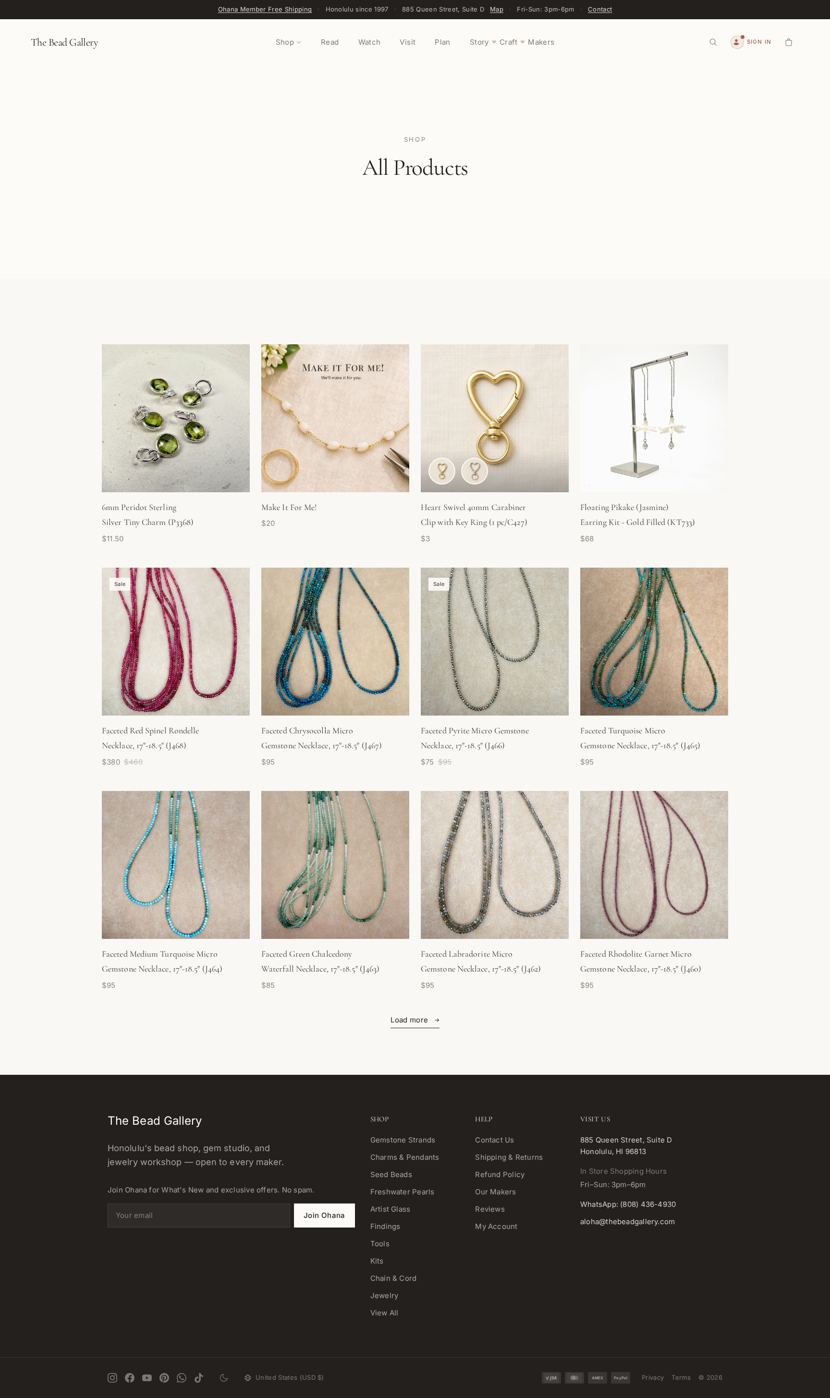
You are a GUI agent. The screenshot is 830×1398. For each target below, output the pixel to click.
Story (479, 42)
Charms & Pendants (404, 1157)
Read (330, 42)
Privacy (653, 1377)
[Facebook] (129, 1378)
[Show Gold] (441, 471)
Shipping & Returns (509, 1157)
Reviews (490, 1209)
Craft (508, 42)
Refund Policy (500, 1174)
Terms (681, 1377)
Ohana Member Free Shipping (265, 9)
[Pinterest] (164, 1378)
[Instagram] (112, 1378)
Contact (600, 9)
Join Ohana (324, 1215)
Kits (377, 1260)
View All (384, 1312)
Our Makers (495, 1191)
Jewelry (384, 1295)
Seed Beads (391, 1174)
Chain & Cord (393, 1278)
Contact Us (494, 1139)
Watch (369, 42)
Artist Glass (390, 1209)
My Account (496, 1226)
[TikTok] (199, 1378)
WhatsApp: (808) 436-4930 (628, 1204)
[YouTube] (147, 1378)
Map (496, 9)
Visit (407, 42)
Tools (380, 1243)
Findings (385, 1226)
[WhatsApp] (181, 1378)
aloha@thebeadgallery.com (627, 1221)
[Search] (713, 42)
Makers (541, 42)
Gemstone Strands (403, 1139)
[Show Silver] (474, 471)
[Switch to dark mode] (223, 1377)
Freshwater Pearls (402, 1191)
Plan (443, 42)
